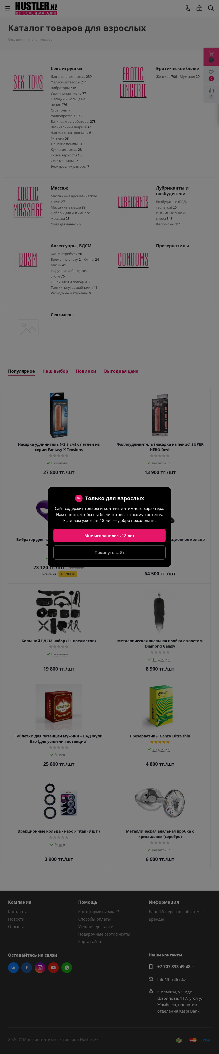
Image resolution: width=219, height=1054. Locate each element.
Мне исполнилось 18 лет (109, 535)
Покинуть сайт (109, 552)
